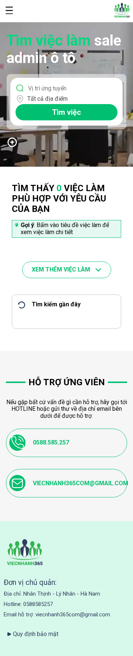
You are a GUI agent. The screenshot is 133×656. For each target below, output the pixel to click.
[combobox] (70, 99)
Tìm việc (66, 112)
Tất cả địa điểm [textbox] (47, 98)
